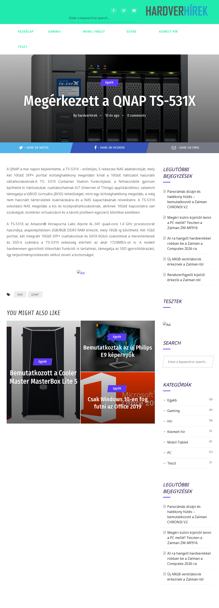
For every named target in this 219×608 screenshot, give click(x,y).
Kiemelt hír (176, 431)
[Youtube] (134, 10)
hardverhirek (87, 115)
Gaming (173, 410)
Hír (169, 421)
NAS (20, 294)
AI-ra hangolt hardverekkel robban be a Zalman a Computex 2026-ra (189, 243)
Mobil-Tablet (177, 442)
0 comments (136, 115)
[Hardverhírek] (176, 12)
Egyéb (109, 82)
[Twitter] (124, 10)
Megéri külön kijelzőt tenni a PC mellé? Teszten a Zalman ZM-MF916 (189, 222)
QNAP (35, 294)
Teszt (171, 463)
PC (169, 452)
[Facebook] (113, 10)
